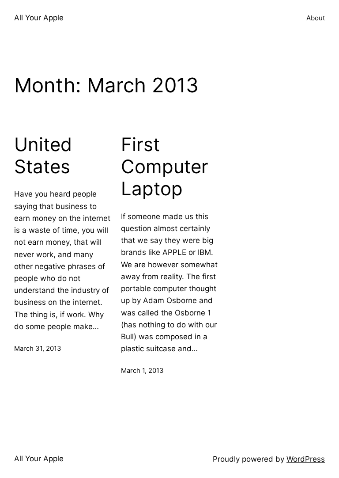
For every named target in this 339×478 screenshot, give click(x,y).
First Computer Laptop (164, 166)
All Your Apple (39, 17)
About (315, 18)
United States (43, 155)
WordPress (305, 459)
